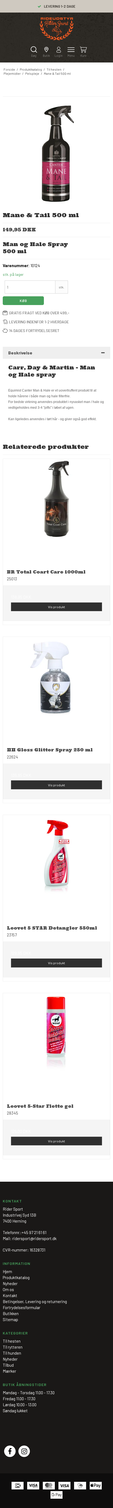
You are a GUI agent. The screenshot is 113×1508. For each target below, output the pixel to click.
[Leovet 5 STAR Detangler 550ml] (56, 868)
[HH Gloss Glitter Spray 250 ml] (56, 690)
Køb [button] (23, 300)
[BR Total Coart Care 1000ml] (56, 512)
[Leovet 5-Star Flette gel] (56, 1046)
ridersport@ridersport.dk (34, 1238)
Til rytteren (12, 1347)
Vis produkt (56, 607)
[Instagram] (24, 1451)
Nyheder (10, 1359)
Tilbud (8, 1365)
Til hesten (12, 1341)
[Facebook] (10, 1451)
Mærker (9, 1371)
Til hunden (12, 1353)
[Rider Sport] (57, 28)
